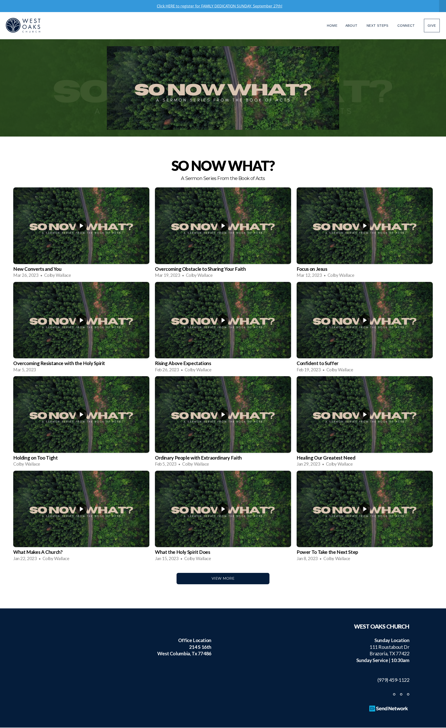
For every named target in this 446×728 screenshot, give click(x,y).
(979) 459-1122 (391, 680)
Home (332, 25)
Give (432, 25)
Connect (406, 25)
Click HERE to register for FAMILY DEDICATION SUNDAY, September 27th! (219, 6)
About (352, 25)
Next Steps (378, 25)
